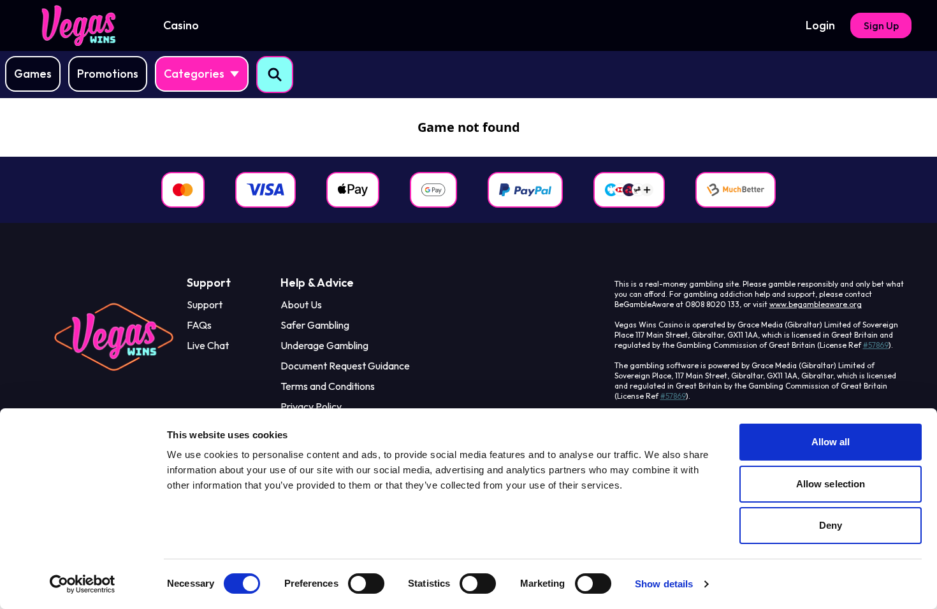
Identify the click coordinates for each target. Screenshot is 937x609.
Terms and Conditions (327, 386)
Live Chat (208, 345)
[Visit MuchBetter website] (735, 190)
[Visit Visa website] (265, 190)
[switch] (366, 583)
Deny (830, 525)
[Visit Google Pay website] (433, 190)
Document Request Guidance (345, 365)
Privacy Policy (311, 406)
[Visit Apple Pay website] (352, 190)
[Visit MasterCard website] (183, 190)
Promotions (107, 73)
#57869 (876, 345)
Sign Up (881, 25)
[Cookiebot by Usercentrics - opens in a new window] (82, 584)
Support (204, 304)
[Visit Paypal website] (525, 190)
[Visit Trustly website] (629, 190)
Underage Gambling (324, 345)
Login (820, 25)
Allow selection (831, 483)
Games (33, 73)
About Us (301, 304)
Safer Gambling (314, 325)
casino (181, 25)
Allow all (830, 441)
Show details (664, 583)
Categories (194, 73)
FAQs (199, 325)
